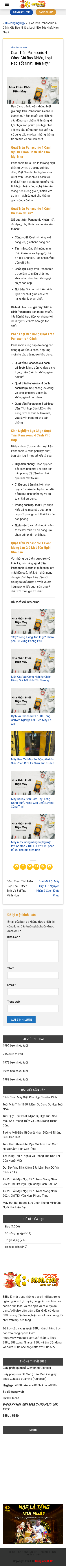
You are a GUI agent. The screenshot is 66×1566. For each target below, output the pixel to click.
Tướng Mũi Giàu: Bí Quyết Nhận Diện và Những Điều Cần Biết (32, 1135)
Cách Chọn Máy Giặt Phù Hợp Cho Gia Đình (30, 1097)
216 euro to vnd (13, 1054)
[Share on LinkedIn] (50, 867)
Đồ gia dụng (12, 1240)
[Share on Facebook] (23, 867)
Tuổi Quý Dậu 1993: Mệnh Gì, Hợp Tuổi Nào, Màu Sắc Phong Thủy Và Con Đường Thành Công (30, 1120)
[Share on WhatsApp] (16, 867)
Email (11, 985)
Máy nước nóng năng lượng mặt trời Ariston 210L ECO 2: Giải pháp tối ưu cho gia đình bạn (32, 846)
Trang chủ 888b (44, 1561)
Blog (7, 1226)
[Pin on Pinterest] (43, 867)
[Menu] (7, 4)
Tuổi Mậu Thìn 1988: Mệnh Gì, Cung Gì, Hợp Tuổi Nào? (33, 1107)
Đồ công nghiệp (15, 23)
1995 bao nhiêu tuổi (15, 1071)
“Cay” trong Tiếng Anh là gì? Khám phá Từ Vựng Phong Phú (32, 639)
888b (6, 1415)
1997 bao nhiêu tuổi (15, 1045)
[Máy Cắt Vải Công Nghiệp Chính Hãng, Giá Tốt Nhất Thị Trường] (33, 661)
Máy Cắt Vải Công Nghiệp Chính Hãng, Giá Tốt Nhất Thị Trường (31, 678)
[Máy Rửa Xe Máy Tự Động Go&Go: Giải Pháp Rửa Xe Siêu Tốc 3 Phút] (33, 743)
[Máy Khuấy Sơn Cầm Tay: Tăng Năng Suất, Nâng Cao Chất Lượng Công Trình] (33, 783)
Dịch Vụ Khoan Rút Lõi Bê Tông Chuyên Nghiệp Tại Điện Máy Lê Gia (31, 720)
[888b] (33, 4)
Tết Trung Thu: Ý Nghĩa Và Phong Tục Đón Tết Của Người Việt (31, 1158)
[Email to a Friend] (36, 867)
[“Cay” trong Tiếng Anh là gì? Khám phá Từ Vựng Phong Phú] (33, 621)
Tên (10, 968)
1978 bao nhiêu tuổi (15, 1062)
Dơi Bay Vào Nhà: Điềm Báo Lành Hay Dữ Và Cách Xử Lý (31, 1170)
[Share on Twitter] (30, 867)
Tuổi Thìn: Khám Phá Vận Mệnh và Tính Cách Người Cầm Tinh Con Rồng (30, 1146)
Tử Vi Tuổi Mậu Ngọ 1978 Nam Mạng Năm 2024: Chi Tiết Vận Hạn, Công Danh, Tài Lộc (30, 1182)
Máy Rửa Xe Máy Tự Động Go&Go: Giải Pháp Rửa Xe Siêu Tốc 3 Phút (33, 761)
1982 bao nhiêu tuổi (15, 1079)
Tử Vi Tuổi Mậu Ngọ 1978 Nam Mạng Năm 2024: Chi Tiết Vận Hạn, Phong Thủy (30, 1193)
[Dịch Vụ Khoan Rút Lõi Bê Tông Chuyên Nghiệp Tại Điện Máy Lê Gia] (33, 700)
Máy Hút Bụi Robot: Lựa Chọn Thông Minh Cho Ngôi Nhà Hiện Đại (32, 1205)
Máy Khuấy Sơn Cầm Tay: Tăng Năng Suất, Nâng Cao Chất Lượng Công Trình (32, 802)
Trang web (13, 1001)
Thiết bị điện (12, 1246)
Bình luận (13, 937)
